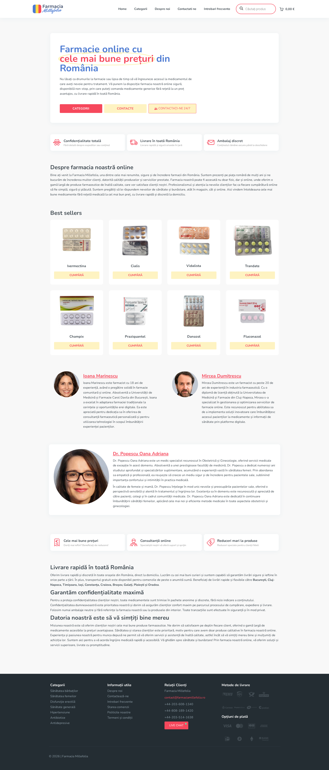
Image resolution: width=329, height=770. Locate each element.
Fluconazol (252, 336)
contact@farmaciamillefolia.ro (184, 697)
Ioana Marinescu (100, 376)
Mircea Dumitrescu (221, 376)
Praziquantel (135, 336)
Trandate (252, 266)
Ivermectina (76, 266)
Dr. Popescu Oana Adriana (140, 454)
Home (122, 9)
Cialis (135, 266)
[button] (172, 108)
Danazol (193, 336)
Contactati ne (187, 9)
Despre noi (162, 9)
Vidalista (193, 266)
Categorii (140, 9)
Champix (76, 336)
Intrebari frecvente (217, 9)
